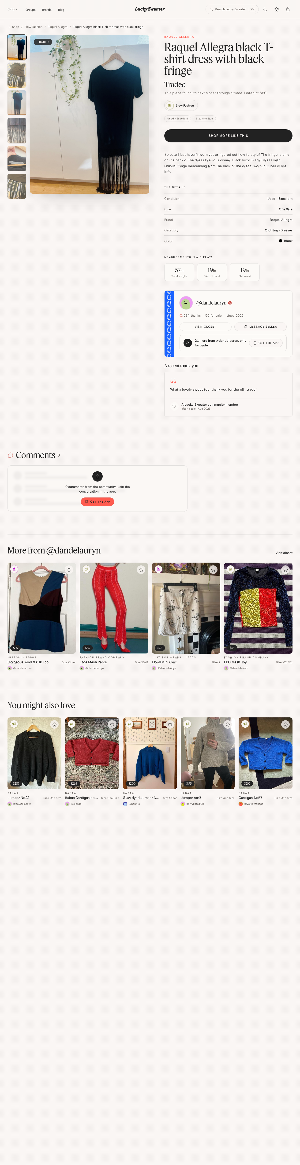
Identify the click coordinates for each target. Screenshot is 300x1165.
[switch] (265, 9)
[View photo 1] (17, 47)
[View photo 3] (17, 102)
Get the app (269, 343)
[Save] (69, 569)
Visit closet (206, 326)
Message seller (263, 326)
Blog (61, 10)
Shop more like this (228, 136)
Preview (65, 650)
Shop (11, 9)
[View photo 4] (17, 130)
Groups (31, 10)
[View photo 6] (17, 186)
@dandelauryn (211, 303)
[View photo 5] (17, 158)
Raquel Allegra (58, 27)
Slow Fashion (33, 27)
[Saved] (276, 9)
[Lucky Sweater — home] (149, 9)
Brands (47, 10)
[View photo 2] (17, 75)
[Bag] (287, 9)
